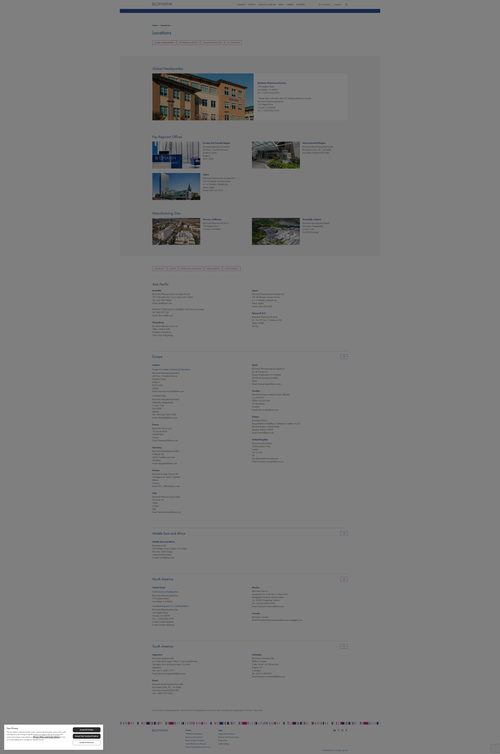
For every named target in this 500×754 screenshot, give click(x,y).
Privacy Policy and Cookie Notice (46, 737)
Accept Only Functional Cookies (86, 736)
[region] (53, 737)
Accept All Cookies (86, 730)
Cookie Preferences (86, 743)
